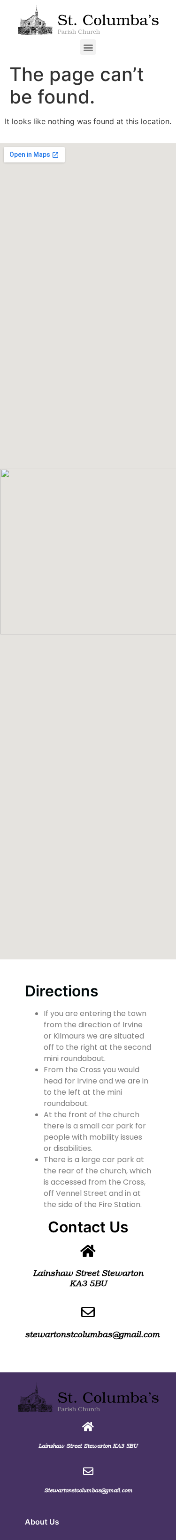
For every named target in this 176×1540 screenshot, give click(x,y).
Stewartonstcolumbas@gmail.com (88, 1490)
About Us (42, 1521)
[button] (88, 47)
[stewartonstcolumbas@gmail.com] (88, 1312)
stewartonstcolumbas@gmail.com (92, 1334)
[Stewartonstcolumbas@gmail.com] (88, 1471)
